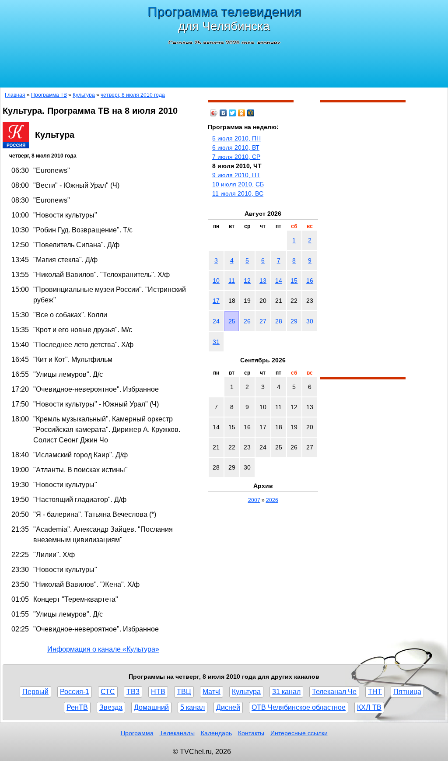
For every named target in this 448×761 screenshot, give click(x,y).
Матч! (211, 691)
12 (247, 280)
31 (216, 341)
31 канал (286, 691)
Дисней (228, 707)
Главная (15, 95)
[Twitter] (232, 113)
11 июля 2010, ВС (237, 193)
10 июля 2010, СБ (238, 184)
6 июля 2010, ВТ (235, 147)
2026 (272, 500)
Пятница (407, 691)
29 (294, 321)
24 (216, 321)
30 (309, 321)
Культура (84, 95)
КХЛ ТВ (369, 707)
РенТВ (77, 707)
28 (278, 321)
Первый (35, 691)
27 (262, 321)
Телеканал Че (334, 691)
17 (216, 300)
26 (247, 321)
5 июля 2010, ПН (236, 138)
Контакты (251, 732)
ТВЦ (184, 691)
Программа (137, 732)
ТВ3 (133, 691)
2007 (254, 500)
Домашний (151, 707)
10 (216, 280)
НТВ (158, 691)
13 (262, 280)
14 (278, 280)
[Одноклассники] (241, 113)
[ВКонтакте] (223, 113)
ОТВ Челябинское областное (299, 707)
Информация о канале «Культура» (103, 649)
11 (231, 280)
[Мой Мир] (251, 113)
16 (309, 280)
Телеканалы (177, 732)
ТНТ (375, 691)
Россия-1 (74, 691)
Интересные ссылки (299, 732)
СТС (108, 691)
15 (294, 280)
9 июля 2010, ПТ (236, 175)
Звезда (110, 707)
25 (231, 321)
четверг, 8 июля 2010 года (133, 95)
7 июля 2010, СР (236, 156)
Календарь (216, 732)
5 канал (192, 707)
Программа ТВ (49, 95)
